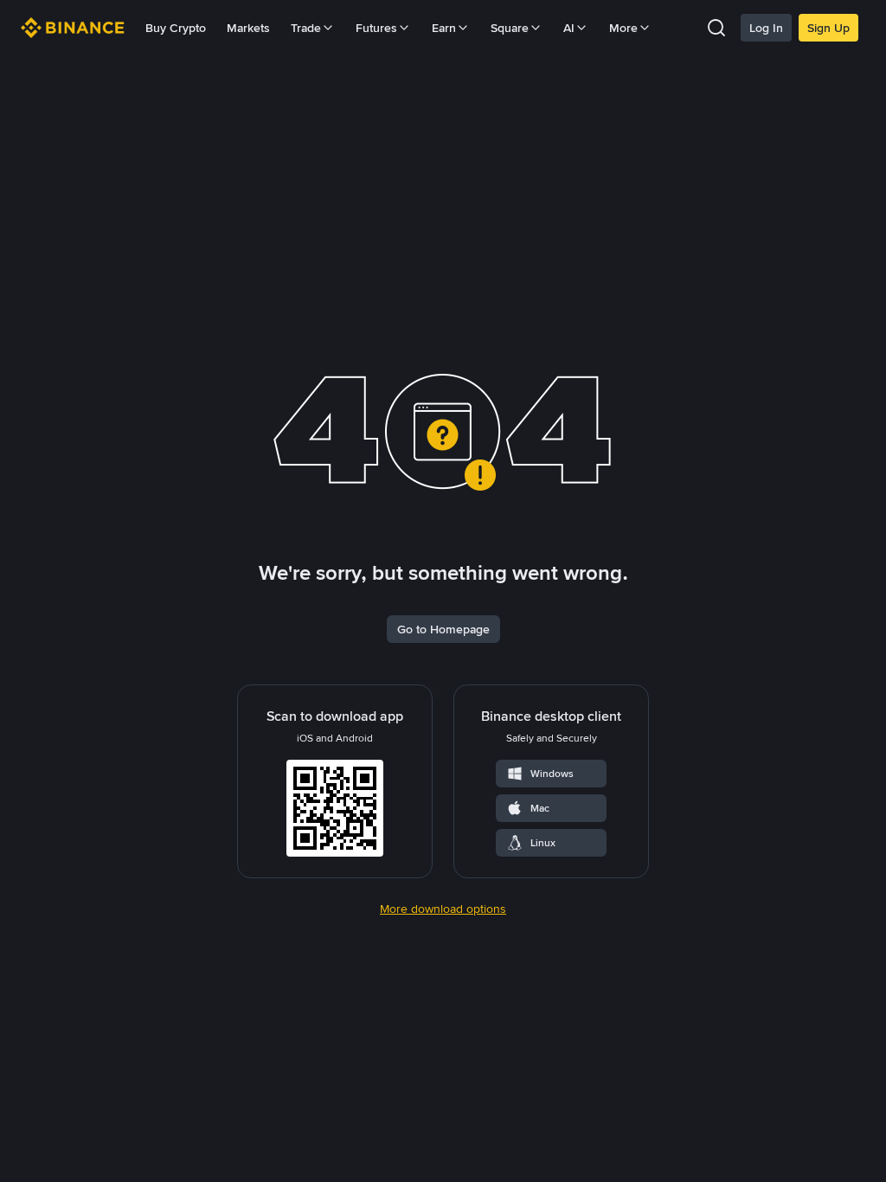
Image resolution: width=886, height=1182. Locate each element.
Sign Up (828, 27)
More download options (443, 908)
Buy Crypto (175, 27)
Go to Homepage (443, 629)
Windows (552, 774)
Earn (444, 27)
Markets (248, 27)
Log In (766, 27)
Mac (539, 808)
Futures (376, 27)
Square (510, 27)
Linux (542, 843)
